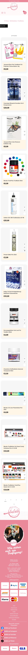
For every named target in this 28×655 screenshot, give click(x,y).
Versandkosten (14, 615)
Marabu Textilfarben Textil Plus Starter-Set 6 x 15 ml (12, 486)
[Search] (5, 13)
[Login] (18, 13)
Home (7, 20)
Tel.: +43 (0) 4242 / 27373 (14, 1)
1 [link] (5, 499)
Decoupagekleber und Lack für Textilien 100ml (12, 331)
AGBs (14, 611)
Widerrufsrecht (14, 613)
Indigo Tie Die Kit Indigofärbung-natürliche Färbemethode (12, 292)
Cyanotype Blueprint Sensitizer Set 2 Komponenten (14, 104)
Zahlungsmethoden (14, 617)
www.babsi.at (16, 571)
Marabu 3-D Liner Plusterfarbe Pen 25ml (13, 408)
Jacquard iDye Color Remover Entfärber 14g (12, 142)
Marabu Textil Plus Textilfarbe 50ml (13, 180)
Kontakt (14, 619)
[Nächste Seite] (14, 504)
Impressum (14, 608)
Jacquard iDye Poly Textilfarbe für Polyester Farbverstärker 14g (13, 65)
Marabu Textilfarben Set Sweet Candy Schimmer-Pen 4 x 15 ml (14, 447)
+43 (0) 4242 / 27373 (16, 568)
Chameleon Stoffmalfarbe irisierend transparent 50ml (13, 369)
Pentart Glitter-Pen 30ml (10, 254)
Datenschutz (14, 609)
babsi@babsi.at (15, 570)
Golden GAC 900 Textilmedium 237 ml (14, 217)
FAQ (14, 605)
